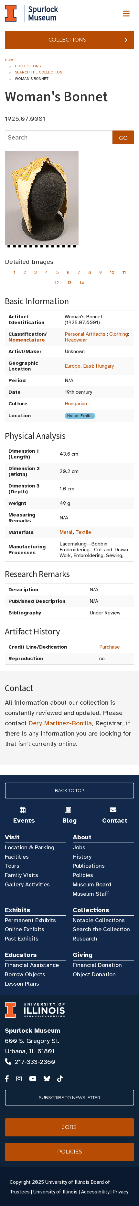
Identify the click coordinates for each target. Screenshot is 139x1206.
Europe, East (79, 366)
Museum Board (92, 884)
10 (112, 272)
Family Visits (21, 875)
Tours (12, 865)
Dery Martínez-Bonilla (60, 723)
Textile (83, 532)
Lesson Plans (22, 983)
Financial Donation (97, 965)
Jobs (79, 847)
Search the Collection (38, 72)
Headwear (76, 340)
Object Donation (94, 974)
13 (69, 282)
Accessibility (95, 1192)
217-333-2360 (35, 1062)
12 (57, 282)
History (82, 856)
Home (10, 60)
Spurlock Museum (32, 1031)
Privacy (120, 1192)
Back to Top (69, 790)
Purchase (109, 647)
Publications (89, 865)
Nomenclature (26, 340)
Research (85, 938)
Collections (67, 40)
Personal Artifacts (85, 334)
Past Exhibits (21, 938)
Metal (66, 532)
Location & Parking (29, 847)
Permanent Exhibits (30, 920)
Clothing (118, 334)
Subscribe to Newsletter (69, 1097)
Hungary (105, 366)
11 (124, 272)
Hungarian (76, 403)
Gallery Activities (27, 884)
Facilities (17, 856)
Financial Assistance (32, 965)
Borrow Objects (25, 974)
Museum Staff (91, 893)
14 (82, 282)
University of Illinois (55, 1192)
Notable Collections (99, 920)
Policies (83, 875)
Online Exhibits (24, 929)
